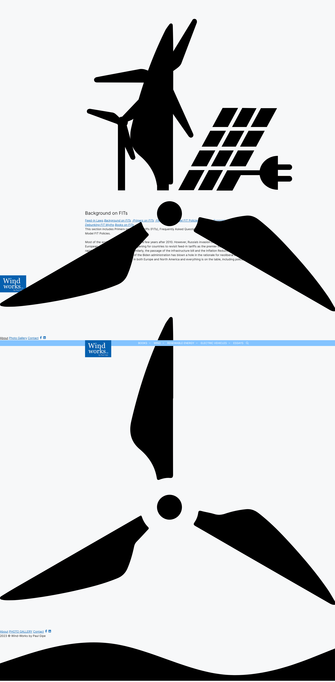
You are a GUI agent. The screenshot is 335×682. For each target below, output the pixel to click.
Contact (33, 338)
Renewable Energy (180, 343)
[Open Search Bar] (247, 343)
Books (142, 343)
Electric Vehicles (214, 343)
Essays (238, 343)
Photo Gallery (18, 338)
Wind (157, 343)
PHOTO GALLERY (20, 631)
